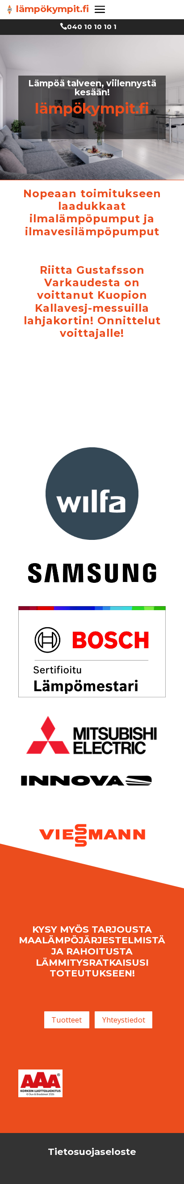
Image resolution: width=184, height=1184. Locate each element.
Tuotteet (66, 1019)
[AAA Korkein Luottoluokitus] (40, 1095)
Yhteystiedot (123, 1019)
